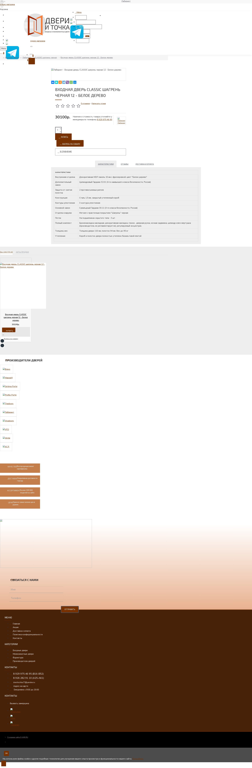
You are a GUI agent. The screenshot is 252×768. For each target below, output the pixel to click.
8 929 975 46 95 (104, 119)
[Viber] (67, 82)
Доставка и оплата (144, 164)
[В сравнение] (4, 334)
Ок (6, 753)
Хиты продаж (22, 252)
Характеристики (106, 164)
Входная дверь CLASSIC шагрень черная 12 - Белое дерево (87, 57)
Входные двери (12, 57)
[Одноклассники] (60, 82)
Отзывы (124, 164)
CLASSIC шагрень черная (46, 57)
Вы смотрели (6, 252)
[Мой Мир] (74, 82)
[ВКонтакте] (52, 82)
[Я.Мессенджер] (56, 82)
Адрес (7, 4)
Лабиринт (26, 57)
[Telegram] (63, 82)
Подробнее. (138, 758)
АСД (2, 767)
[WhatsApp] (71, 82)
